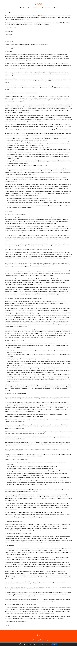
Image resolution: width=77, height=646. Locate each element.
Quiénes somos (46, 7)
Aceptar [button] (54, 644)
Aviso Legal (32, 640)
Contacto (54, 7)
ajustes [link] (47, 644)
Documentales (36, 7)
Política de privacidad (42, 640)
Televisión (22, 7)
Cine (29, 7)
